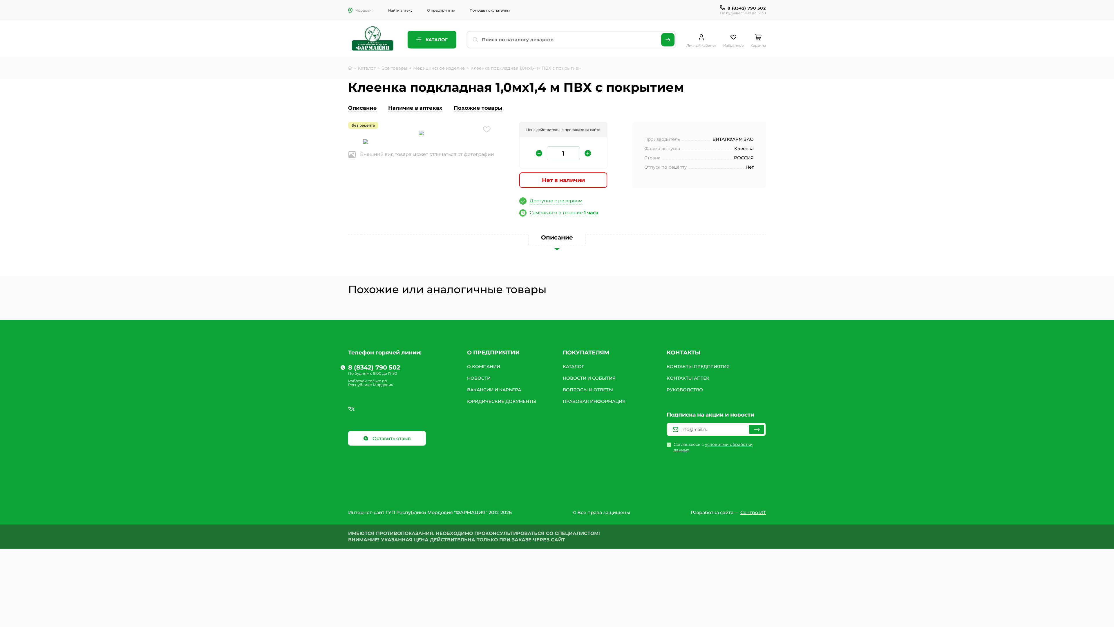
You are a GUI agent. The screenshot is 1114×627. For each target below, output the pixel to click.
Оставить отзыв (391, 438)
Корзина (758, 45)
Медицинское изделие (439, 68)
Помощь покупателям (490, 10)
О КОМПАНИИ (483, 366)
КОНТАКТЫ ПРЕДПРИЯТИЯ (698, 366)
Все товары (394, 68)
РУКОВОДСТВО (685, 389)
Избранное (733, 45)
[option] (421, 133)
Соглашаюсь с (713, 447)
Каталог (436, 39)
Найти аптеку (400, 10)
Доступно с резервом (556, 200)
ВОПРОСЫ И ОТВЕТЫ (588, 389)
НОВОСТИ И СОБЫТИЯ (589, 378)
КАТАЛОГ (573, 366)
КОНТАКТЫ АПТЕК (688, 378)
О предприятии (441, 10)
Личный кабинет (701, 45)
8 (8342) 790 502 (747, 8)
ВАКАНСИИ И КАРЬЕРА (494, 389)
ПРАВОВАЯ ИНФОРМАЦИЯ (594, 401)
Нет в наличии (563, 180)
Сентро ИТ (753, 512)
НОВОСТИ (479, 378)
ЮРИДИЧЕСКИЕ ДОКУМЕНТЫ (501, 401)
